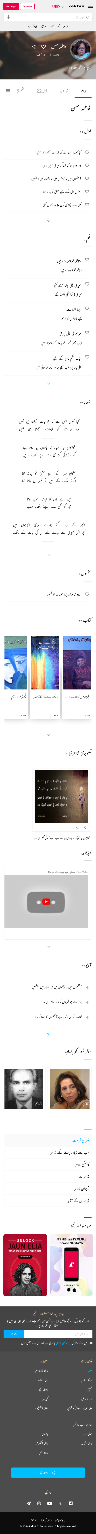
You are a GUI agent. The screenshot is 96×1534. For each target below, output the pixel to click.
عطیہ (90, 1370)
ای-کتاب (33, 26)
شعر (58, 26)
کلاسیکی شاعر (82, 1164)
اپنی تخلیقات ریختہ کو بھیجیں (79, 1408)
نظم (20, 90)
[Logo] (76, 6)
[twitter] (60, 1503)
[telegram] (28, 1503)
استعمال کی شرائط (46, 1520)
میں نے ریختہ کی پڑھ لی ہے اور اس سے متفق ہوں (54, 1343)
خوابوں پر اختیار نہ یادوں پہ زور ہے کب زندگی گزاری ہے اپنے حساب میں (53, 838)
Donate (27, 6)
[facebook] (70, 1503)
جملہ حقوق (34, 1520)
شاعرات (84, 1176)
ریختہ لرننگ (86, 1443)
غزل (42, 90)
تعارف (64, 90)
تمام (83, 90)
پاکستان (39, 54)
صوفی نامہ (87, 1434)
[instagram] (39, 1503)
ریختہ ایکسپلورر (41, 1408)
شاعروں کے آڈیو (78, 1200)
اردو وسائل (86, 1399)
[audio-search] (8, 17)
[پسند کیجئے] (44, 46)
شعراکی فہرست (81, 1140)
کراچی (45, 54)
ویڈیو (43, 26)
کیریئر (45, 1399)
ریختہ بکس (43, 1453)
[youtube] (49, 1503)
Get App (11, 6)
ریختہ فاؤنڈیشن (41, 1370)
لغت (51, 26)
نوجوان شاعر (82, 1188)
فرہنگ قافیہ (86, 1380)
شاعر (65, 26)
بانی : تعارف (41, 1380)
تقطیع (90, 1389)
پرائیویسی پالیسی (63, 1343)
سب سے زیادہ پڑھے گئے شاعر (70, 1152)
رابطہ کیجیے (43, 1389)
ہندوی (45, 1434)
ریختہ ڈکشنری (41, 1443)
